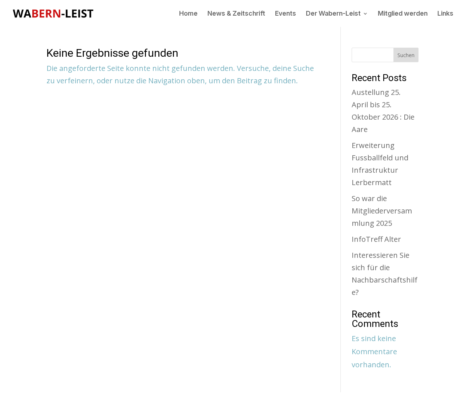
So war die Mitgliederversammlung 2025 (382, 210)
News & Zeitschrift (236, 14)
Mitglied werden (403, 14)
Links (445, 14)
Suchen (406, 55)
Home (188, 14)
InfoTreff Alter (376, 239)
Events (285, 14)
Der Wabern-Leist (333, 14)
